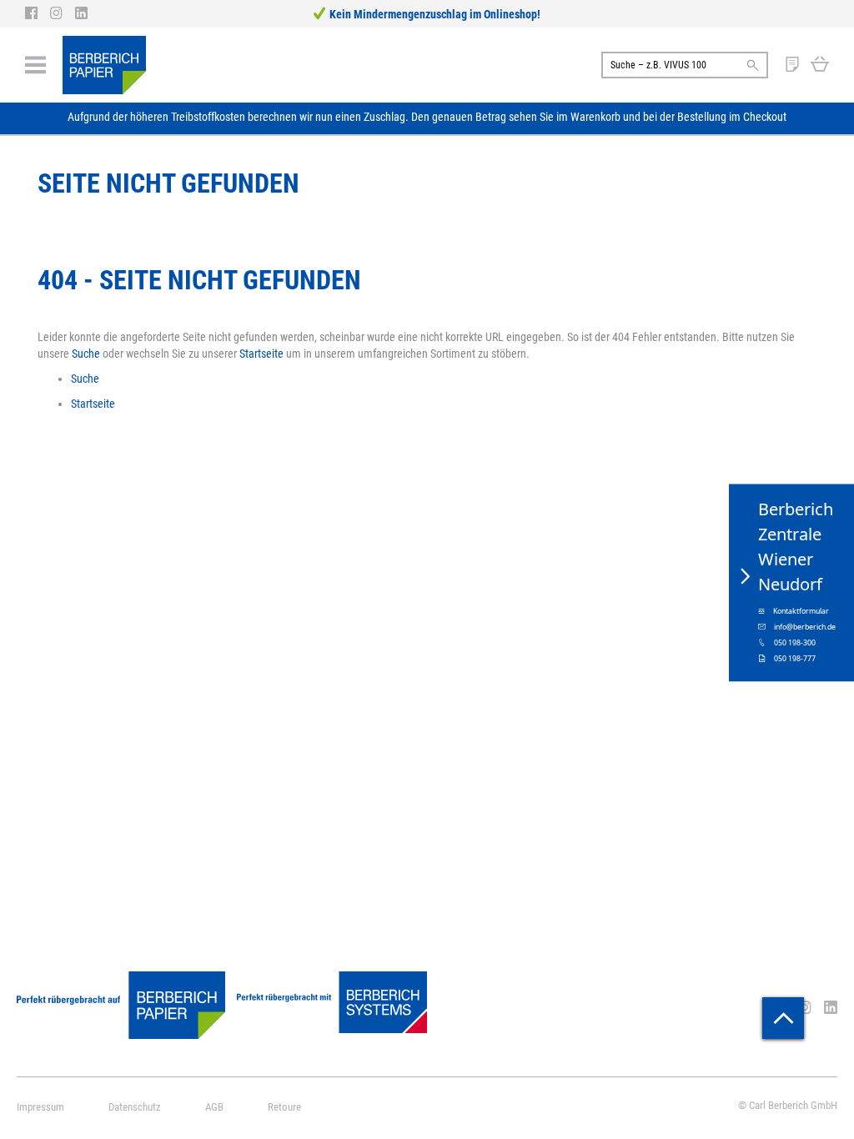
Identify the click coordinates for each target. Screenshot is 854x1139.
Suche (86, 353)
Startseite (261, 353)
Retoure (284, 1107)
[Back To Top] (783, 1018)
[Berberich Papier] (104, 65)
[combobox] (684, 65)
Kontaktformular (801, 611)
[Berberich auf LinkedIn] (81, 13)
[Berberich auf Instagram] (62, 13)
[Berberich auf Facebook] (37, 13)
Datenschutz (134, 1107)
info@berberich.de (805, 627)
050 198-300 (795, 643)
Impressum (40, 1107)
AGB (214, 1107)
